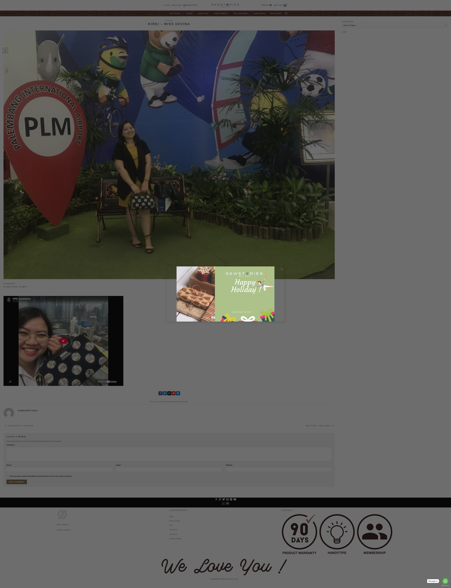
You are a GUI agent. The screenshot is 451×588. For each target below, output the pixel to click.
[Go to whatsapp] (445, 581)
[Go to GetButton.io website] (445, 585)
